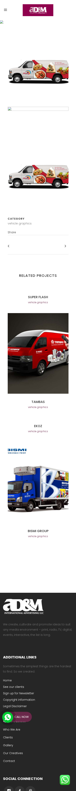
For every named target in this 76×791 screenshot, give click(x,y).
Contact (9, 761)
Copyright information (19, 700)
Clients (8, 737)
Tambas (38, 402)
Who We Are (11, 730)
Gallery (8, 745)
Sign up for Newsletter (18, 693)
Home (7, 680)
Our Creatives (13, 753)
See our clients (13, 687)
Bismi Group (38, 531)
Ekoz (38, 426)
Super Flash (38, 297)
